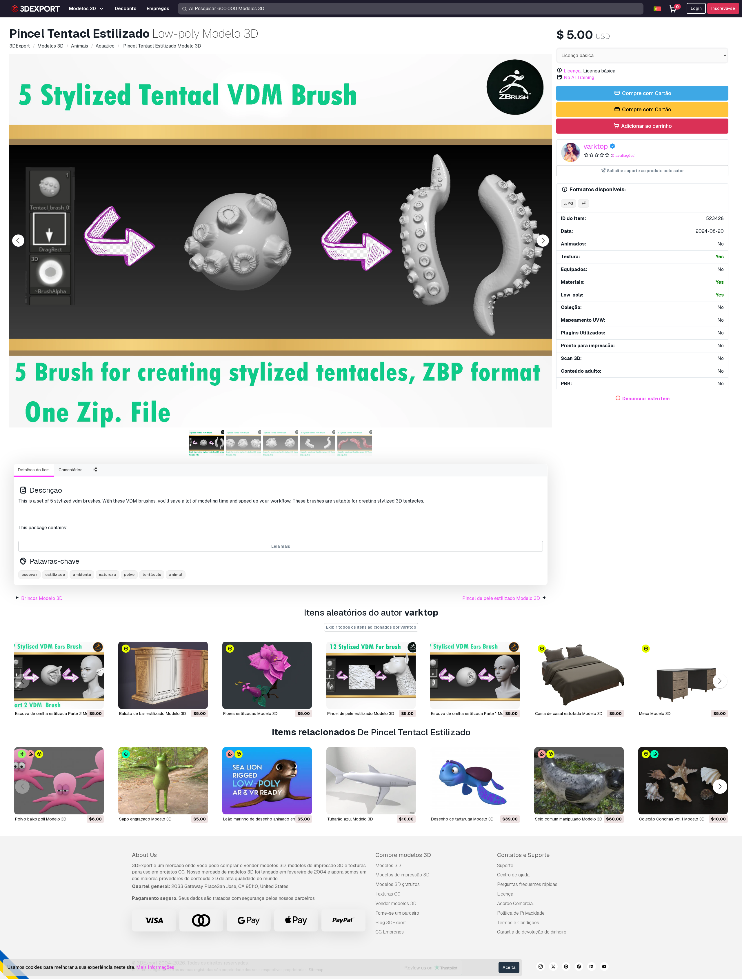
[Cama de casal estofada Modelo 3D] (579, 675)
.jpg (568, 203)
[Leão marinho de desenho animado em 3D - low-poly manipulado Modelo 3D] (267, 780)
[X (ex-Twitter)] (553, 967)
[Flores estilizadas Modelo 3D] (267, 675)
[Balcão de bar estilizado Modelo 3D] (163, 675)
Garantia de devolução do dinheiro (531, 932)
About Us (144, 855)
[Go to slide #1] (206, 443)
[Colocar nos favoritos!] (95, 701)
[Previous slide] (18, 240)
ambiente (82, 574)
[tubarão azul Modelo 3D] (371, 780)
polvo (129, 574)
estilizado (55, 574)
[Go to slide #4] (317, 443)
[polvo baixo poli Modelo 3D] (59, 780)
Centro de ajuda (513, 875)
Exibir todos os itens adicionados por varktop (371, 627)
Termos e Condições (518, 923)
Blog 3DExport (390, 923)
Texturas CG (388, 894)
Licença (505, 894)
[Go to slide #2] (243, 443)
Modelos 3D (388, 865)
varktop (595, 146)
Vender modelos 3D (396, 903)
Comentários (71, 469)
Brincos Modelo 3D (42, 598)
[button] (720, 681)
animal (175, 574)
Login (696, 8)
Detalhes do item (34, 469)
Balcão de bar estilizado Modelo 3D (152, 713)
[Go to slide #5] (354, 443)
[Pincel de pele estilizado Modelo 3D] (371, 675)
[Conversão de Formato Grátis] (583, 203)
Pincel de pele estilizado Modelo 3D (501, 598)
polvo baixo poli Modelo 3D (40, 819)
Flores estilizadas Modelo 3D (250, 713)
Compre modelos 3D (403, 855)
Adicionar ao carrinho (646, 126)
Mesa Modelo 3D (655, 713)
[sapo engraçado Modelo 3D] (163, 780)
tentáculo (151, 574)
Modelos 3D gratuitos (397, 884)
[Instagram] (540, 967)
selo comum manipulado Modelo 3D (568, 819)
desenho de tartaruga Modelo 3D (462, 819)
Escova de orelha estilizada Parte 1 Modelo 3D (474, 713)
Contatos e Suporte (523, 855)
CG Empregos (389, 932)
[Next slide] (543, 240)
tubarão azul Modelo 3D (350, 819)
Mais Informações (155, 967)
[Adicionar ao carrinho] (83, 701)
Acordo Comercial (515, 903)
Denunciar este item (646, 399)
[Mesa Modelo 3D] (683, 675)
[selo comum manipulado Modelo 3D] (579, 780)
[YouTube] (604, 967)
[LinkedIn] (591, 967)
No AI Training (579, 77)
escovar (29, 574)
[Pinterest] (566, 967)
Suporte (505, 865)
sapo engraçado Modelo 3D (145, 819)
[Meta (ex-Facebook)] (579, 967)
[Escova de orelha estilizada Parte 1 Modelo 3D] (475, 675)
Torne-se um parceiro (397, 913)
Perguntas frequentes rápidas (527, 884)
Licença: (573, 71)
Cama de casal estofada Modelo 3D (569, 713)
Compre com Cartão (646, 93)
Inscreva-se (723, 8)
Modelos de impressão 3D (402, 875)
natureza (107, 574)
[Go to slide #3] (280, 443)
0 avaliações (623, 155)
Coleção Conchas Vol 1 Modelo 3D (672, 819)
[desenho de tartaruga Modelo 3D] (475, 780)
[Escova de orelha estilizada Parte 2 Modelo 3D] (59, 675)
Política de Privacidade (521, 913)
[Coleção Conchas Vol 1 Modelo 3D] (683, 780)
